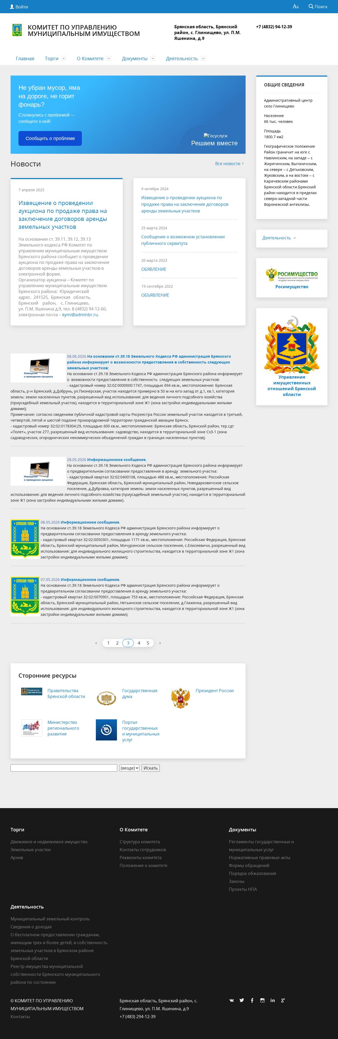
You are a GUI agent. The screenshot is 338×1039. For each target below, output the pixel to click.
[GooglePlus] (284, 1001)
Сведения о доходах (31, 927)
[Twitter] (243, 1001)
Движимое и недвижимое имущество (49, 842)
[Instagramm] (264, 1001)
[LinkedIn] (274, 1001)
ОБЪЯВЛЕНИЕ (155, 295)
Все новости (227, 163)
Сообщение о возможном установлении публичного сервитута (183, 240)
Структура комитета (140, 842)
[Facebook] (253, 1001)
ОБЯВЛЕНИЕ (153, 269)
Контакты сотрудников (143, 849)
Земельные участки (31, 849)
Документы (135, 58)
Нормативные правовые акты (259, 857)
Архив (17, 857)
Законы (236, 881)
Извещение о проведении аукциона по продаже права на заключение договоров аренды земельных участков (62, 214)
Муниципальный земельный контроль (50, 919)
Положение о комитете (143, 865)
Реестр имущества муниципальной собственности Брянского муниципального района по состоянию (55, 974)
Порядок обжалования (252, 873)
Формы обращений (249, 865)
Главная (25, 58)
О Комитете (90, 58)
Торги (51, 58)
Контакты (20, 1016)
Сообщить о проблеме (50, 138)
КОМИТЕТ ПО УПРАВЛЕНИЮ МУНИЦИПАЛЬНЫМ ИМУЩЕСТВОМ (84, 30)
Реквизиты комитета (141, 857)
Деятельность (182, 58)
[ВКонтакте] (233, 1001)
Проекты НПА (243, 889)
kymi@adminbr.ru (80, 315)
